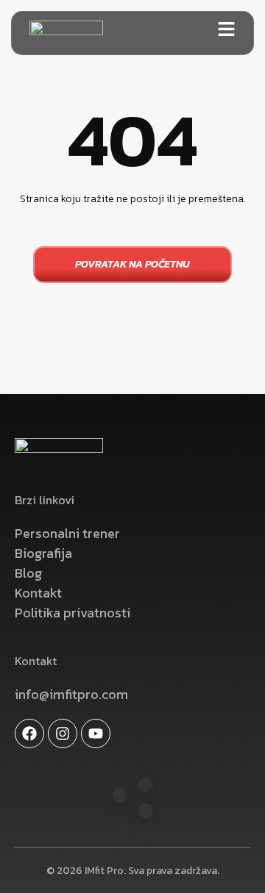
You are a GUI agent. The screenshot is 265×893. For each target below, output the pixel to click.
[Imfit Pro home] (66, 33)
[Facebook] (29, 733)
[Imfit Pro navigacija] (226, 29)
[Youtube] (95, 733)
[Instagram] (62, 733)
